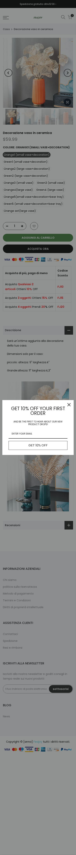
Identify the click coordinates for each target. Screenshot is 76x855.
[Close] (69, 404)
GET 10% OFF (38, 445)
